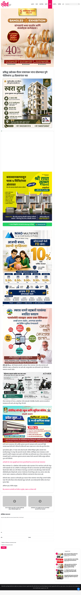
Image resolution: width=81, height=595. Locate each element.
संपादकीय (54, 4)
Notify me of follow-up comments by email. (9, 542)
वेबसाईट (29, 537)
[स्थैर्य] (6, 4)
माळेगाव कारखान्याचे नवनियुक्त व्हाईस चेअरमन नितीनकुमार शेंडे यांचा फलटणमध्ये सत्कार (71, 554)
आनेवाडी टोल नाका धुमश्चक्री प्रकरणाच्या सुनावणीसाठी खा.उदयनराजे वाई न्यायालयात (24, 462)
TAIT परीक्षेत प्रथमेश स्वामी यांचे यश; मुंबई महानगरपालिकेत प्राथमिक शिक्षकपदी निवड (70, 570)
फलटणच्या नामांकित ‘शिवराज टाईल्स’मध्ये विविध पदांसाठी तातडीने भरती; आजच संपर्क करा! (71, 559)
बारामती (46, 4)
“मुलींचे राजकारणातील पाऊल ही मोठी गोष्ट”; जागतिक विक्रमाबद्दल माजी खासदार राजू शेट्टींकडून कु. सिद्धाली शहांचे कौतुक (70, 566)
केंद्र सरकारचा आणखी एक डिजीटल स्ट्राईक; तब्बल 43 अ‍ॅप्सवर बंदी (19, 489)
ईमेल (1, 537)
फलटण (37, 4)
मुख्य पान (32, 4)
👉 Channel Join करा (40, 224)
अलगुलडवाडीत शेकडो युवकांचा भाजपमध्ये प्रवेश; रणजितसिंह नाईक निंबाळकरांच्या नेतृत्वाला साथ (71, 576)
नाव (1, 532)
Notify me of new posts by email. (7, 545)
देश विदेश (59, 4)
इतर (63, 4)
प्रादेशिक (50, 4)
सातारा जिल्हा (41, 4)
